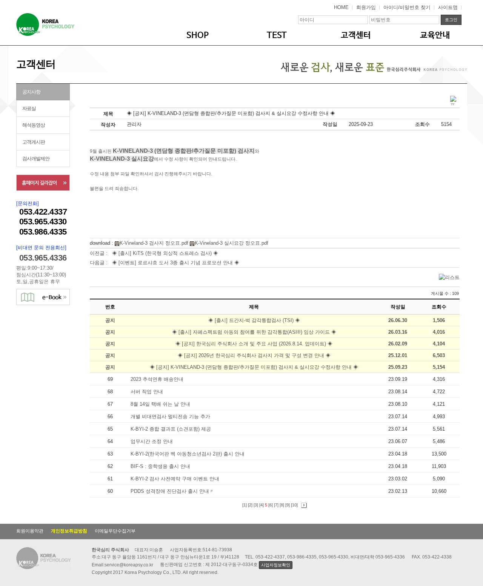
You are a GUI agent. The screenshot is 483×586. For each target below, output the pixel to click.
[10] (294, 505)
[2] (250, 505)
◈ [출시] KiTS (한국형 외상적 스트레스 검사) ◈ (165, 253)
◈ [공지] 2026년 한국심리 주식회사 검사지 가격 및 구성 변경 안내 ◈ (254, 355)
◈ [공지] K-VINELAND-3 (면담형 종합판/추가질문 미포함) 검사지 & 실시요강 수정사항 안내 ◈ (254, 367)
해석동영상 (33, 125)
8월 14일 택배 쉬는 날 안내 (161, 404)
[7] (276, 505)
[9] (287, 505)
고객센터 (356, 35)
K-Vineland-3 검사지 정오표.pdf (154, 243)
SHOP (197, 35)
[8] (282, 505)
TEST (277, 35)
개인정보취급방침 (69, 531)
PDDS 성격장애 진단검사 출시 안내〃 (173, 491)
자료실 (29, 108)
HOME (341, 7)
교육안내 (435, 35)
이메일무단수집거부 (115, 531)
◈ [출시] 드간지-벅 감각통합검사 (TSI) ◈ (254, 320)
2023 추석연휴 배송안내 (158, 379)
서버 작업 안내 (148, 391)
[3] (256, 505)
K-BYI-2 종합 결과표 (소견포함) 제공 (171, 429)
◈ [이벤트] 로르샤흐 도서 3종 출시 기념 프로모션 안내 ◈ (175, 262)
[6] (270, 505)
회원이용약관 (29, 531)
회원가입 (366, 7)
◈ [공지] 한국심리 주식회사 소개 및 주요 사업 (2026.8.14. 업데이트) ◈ (253, 344)
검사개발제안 (35, 158)
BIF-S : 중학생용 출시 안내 (161, 466)
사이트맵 (448, 7)
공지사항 (31, 92)
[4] (261, 505)
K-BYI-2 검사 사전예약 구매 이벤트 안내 (176, 479)
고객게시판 (33, 142)
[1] (244, 505)
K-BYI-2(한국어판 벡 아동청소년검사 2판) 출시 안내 (188, 454)
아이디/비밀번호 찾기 (407, 7)
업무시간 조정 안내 (152, 441)
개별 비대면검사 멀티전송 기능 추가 (171, 416)
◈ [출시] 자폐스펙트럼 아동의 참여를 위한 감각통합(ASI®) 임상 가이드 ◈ (254, 332)
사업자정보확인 (275, 565)
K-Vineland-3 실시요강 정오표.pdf (231, 243)
